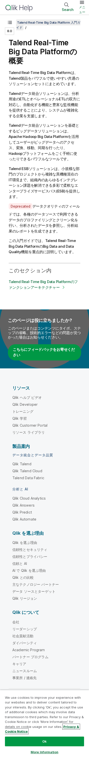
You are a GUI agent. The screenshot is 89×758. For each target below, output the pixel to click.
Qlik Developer (25, 404)
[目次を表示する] (10, 22)
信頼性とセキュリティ (29, 549)
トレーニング (22, 411)
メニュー (82, 9)
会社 (15, 622)
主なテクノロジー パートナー (35, 584)
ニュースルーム (24, 671)
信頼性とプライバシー (29, 556)
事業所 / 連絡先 (24, 678)
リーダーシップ (24, 629)
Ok (44, 741)
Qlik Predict (22, 512)
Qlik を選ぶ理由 (24, 542)
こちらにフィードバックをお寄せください (44, 352)
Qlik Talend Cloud (27, 471)
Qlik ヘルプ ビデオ (27, 397)
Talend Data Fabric (28, 478)
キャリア (19, 664)
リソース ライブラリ (28, 432)
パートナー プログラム (30, 657)
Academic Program (28, 650)
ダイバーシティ (24, 643)
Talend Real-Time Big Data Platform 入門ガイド (48, 24)
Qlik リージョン (24, 598)
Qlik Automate (24, 519)
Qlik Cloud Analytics (29, 498)
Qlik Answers (23, 505)
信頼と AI (19, 563)
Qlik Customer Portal (29, 425)
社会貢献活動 (22, 636)
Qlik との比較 (23, 577)
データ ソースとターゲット (33, 591)
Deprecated (20, 206)
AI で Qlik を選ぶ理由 (29, 570)
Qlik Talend (21, 464)
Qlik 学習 (19, 418)
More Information (44, 752)
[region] (44, 724)
